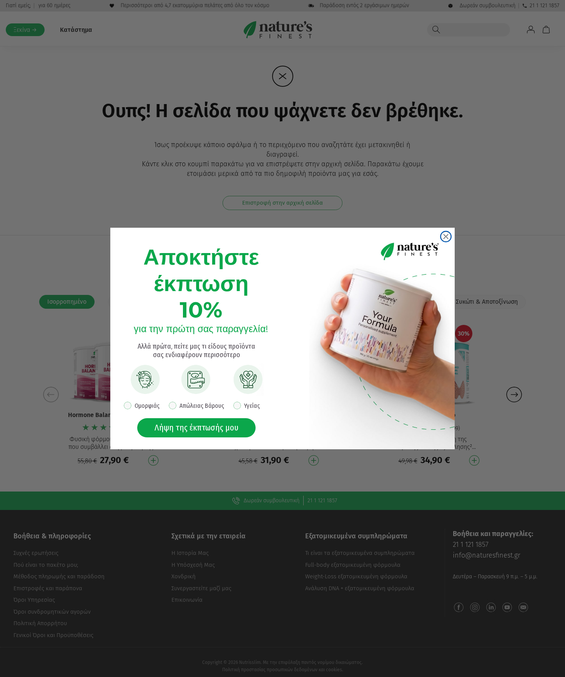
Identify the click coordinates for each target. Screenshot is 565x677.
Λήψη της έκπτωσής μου (196, 427)
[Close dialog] (445, 236)
